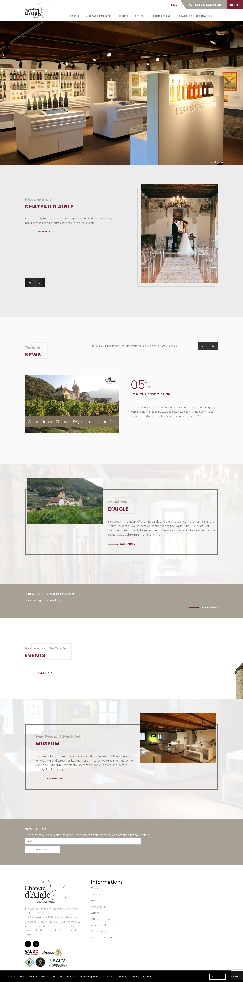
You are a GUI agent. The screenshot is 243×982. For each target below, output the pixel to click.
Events (123, 16)
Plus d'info (233, 976)
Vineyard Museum (98, 16)
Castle (75, 16)
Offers (139, 16)
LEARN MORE (44, 261)
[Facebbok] (28, 944)
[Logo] (45, 891)
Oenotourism (99, 906)
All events (45, 672)
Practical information (195, 16)
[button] (30, 282)
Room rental (162, 16)
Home (95, 900)
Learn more (46, 83)
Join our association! (151, 394)
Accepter (217, 976)
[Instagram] (36, 944)
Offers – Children (102, 919)
